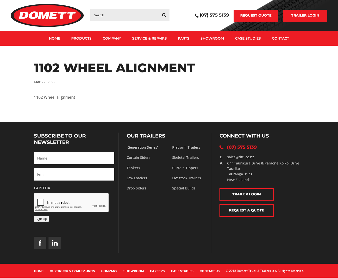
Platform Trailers (186, 147)
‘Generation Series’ (142, 147)
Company (112, 38)
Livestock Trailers (186, 178)
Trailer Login (305, 15)
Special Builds (183, 188)
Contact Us (210, 271)
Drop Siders (136, 188)
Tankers (133, 167)
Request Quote (255, 15)
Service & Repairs (149, 38)
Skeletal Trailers (185, 157)
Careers (157, 271)
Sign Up (41, 219)
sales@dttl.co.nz (240, 157)
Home (54, 38)
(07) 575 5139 (214, 15)
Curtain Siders (138, 157)
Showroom (212, 38)
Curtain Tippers (185, 167)
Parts (183, 38)
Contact (280, 38)
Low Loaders (137, 178)
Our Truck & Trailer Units (72, 271)
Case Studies (248, 38)
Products (81, 38)
